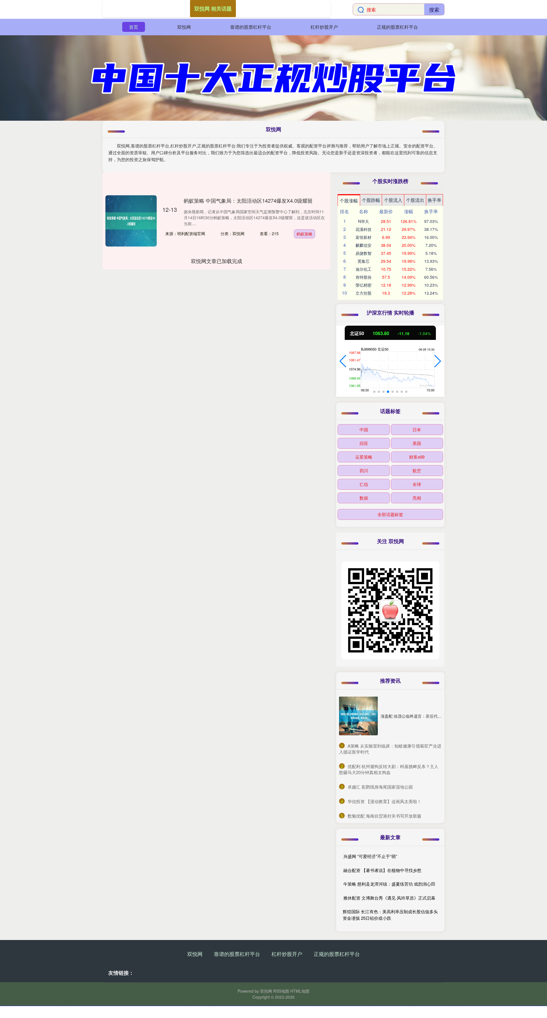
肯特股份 (364, 277)
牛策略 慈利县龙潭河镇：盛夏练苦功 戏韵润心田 (389, 884)
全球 (417, 484)
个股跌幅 (371, 200)
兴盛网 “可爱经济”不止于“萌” (370, 856)
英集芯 (364, 261)
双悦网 (184, 27)
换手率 (434, 200)
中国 (364, 429)
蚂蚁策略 (305, 234)
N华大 (363, 221)
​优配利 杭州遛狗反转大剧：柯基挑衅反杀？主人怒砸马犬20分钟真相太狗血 (388, 769)
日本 (417, 429)
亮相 (417, 498)
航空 (417, 470)
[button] (343, 361)
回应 (364, 443)
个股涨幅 (349, 200)
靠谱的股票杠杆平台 (250, 27)
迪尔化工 (364, 269)
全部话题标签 (390, 514)
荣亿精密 (364, 285)
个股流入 (393, 200)
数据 (364, 498)
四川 (364, 470)
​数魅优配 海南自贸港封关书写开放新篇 (384, 816)
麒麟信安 (364, 245)
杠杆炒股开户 (324, 27)
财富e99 (416, 457)
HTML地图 (299, 991)
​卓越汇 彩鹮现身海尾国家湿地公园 (380, 787)
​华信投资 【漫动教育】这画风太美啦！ (384, 801)
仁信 (364, 484)
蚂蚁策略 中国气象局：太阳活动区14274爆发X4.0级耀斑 (248, 200)
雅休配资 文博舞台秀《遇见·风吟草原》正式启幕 (389, 898)
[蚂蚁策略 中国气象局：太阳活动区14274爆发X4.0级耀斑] (131, 221)
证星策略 (363, 457)
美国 (417, 443)
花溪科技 (364, 229)
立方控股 (364, 293)
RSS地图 (281, 991)
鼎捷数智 (364, 253)
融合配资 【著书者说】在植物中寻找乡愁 (382, 870)
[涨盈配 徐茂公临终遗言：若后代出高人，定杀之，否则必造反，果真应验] (358, 716)
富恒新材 (364, 237)
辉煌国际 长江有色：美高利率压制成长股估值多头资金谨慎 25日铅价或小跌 (390, 914)
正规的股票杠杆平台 (397, 27)
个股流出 (415, 200)
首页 (133, 27)
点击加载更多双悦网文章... (216, 260)
